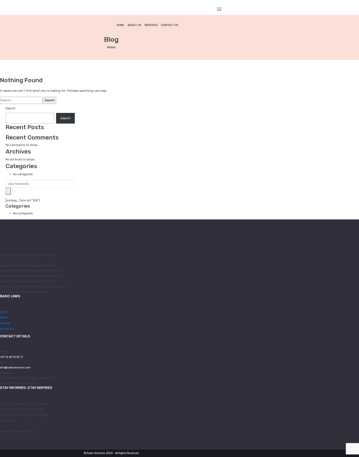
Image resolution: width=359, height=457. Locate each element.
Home (111, 47)
